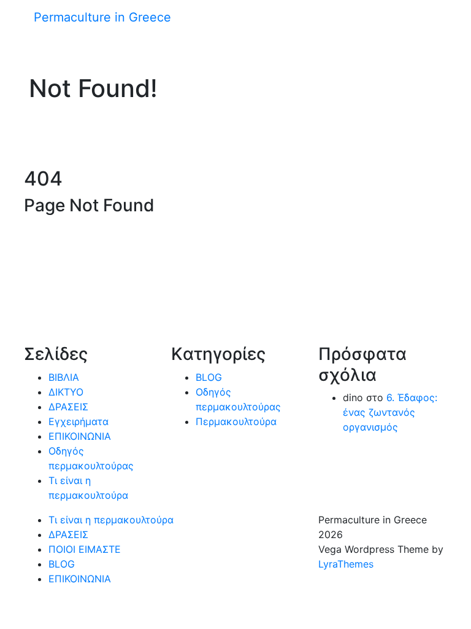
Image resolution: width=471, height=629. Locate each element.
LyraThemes (345, 564)
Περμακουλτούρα (236, 421)
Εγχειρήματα (78, 421)
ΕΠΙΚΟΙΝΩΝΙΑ (79, 436)
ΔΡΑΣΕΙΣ (68, 406)
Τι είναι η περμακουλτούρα (111, 520)
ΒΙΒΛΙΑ (63, 377)
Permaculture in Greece (102, 17)
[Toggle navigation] (23, 21)
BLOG (209, 377)
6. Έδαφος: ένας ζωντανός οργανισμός (390, 412)
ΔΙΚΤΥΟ (65, 392)
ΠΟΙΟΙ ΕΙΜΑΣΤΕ (84, 549)
